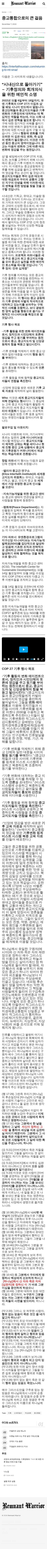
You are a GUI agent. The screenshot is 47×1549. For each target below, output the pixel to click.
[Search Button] (44, 4)
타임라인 (5, 1532)
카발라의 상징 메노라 (17, 1431)
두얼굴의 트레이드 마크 (18, 1446)
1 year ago (9, 1475)
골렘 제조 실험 (9, 1481)
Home (4, 12)
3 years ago (10, 1466)
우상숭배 (28, 1413)
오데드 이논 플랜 (15, 1441)
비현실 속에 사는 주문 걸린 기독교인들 (24, 1436)
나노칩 (6, 1471)
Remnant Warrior (14, 1515)
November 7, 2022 (9, 24)
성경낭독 (23, 1528)
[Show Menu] (3, 4)
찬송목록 (33, 1528)
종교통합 (37, 1413)
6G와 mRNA (10, 1422)
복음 (3, 1528)
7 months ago (11, 1485)
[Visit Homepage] (23, 3)
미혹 (10, 12)
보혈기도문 (12, 1528)
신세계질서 (18, 1413)
